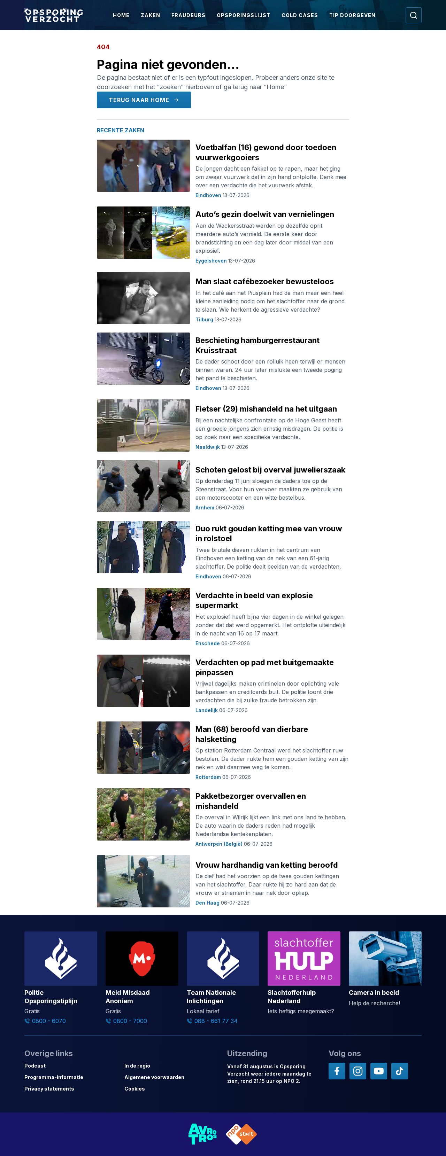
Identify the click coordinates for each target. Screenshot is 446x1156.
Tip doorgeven (352, 15)
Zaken (150, 15)
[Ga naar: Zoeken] (414, 15)
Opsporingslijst (243, 15)
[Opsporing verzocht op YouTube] (378, 1071)
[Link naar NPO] (241, 1134)
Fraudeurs (188, 15)
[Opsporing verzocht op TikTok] (399, 1071)
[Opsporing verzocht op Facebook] (337, 1071)
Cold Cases (300, 15)
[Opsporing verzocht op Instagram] (357, 1071)
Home (121, 15)
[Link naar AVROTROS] (203, 1134)
